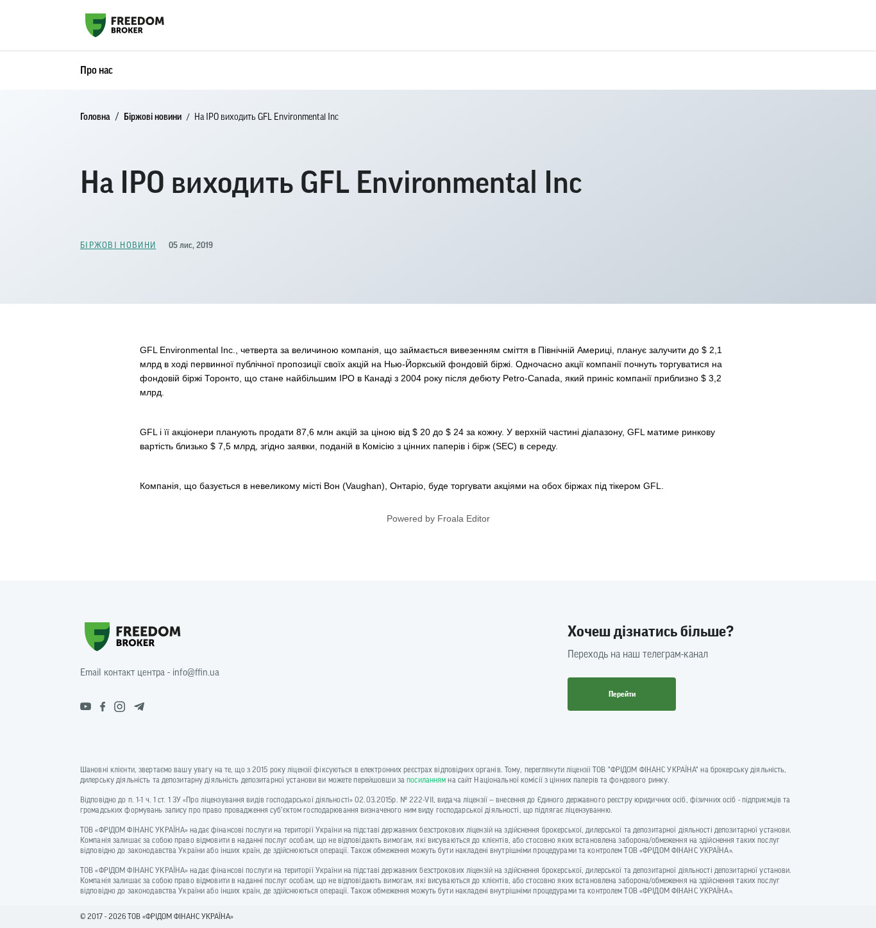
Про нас (96, 70)
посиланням (426, 780)
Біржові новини (152, 117)
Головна (95, 117)
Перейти (622, 694)
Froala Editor (463, 518)
